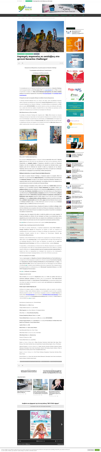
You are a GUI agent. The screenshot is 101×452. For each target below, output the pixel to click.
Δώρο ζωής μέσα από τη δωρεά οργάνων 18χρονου (42, 1)
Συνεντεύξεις (64, 15)
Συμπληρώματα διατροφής (52, 15)
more (61, 63)
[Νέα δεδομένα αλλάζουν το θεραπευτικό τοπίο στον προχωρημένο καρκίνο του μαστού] (56, 384)
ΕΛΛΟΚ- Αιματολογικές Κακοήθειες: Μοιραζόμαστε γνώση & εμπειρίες (29, 370)
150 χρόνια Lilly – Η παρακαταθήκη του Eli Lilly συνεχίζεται (77, 171)
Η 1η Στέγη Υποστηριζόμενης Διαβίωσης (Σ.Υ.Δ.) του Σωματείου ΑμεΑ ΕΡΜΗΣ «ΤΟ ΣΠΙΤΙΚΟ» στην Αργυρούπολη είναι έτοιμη (52, 371)
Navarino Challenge (45, 361)
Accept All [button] (97, 449)
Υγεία (27, 15)
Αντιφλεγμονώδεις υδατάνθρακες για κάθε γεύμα (77, 192)
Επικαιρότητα (28, 1)
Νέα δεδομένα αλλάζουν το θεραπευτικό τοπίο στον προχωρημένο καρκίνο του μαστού (55, 393)
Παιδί (70, 15)
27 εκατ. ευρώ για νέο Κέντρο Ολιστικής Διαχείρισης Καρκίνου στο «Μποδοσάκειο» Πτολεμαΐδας (40, 392)
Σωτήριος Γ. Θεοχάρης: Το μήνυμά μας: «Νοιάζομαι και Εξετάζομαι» (77, 155)
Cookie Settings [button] (91, 449)
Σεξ (75, 15)
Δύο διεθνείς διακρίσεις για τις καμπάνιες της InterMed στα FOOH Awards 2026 (77, 165)
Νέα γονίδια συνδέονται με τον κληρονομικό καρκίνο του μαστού (77, 207)
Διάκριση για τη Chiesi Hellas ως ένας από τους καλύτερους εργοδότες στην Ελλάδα (77, 177)
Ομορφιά (41, 15)
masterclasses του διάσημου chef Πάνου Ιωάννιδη (30, 361)
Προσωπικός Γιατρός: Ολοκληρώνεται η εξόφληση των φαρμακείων (78, 32)
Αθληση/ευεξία (33, 15)
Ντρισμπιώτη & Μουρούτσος (56, 361)
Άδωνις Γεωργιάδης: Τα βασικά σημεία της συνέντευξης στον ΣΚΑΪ (77, 202)
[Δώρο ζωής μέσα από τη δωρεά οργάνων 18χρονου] (24, 384)
